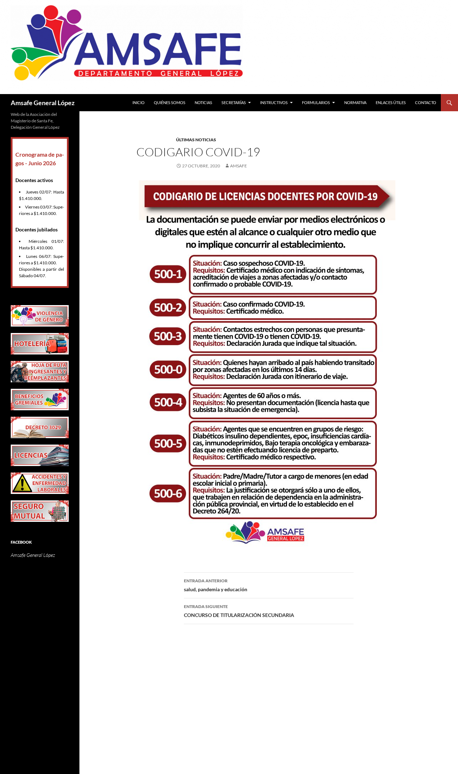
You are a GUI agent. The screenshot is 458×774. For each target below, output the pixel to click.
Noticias (203, 102)
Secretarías (233, 102)
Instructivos (274, 102)
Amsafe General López (42, 103)
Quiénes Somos (169, 102)
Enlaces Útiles (391, 102)
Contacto (425, 102)
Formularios (316, 102)
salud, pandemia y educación (215, 585)
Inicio (138, 102)
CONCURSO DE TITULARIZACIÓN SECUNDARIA (239, 611)
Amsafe (238, 165)
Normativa (355, 102)
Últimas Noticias (196, 139)
